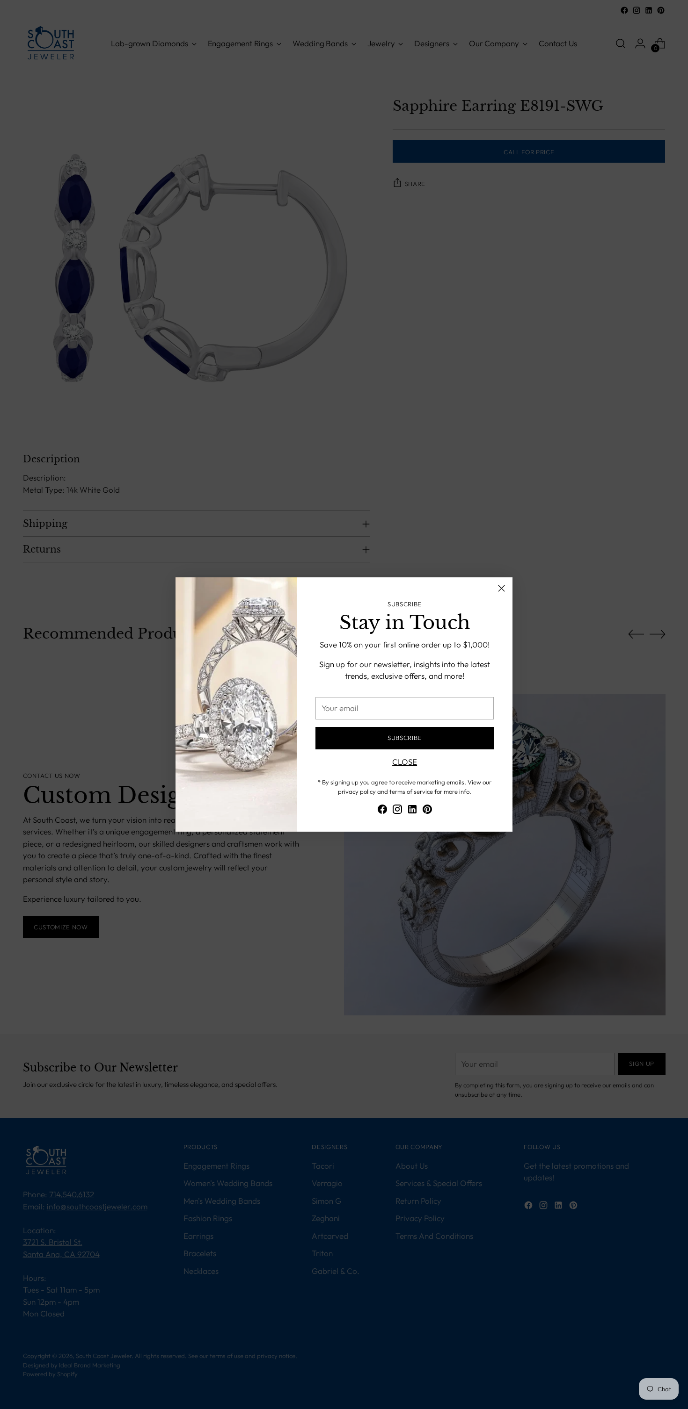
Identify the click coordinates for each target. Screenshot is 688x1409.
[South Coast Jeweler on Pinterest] (427, 811)
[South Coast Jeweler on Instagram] (397, 811)
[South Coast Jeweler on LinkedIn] (412, 811)
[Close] (501, 588)
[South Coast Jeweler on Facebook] (382, 811)
